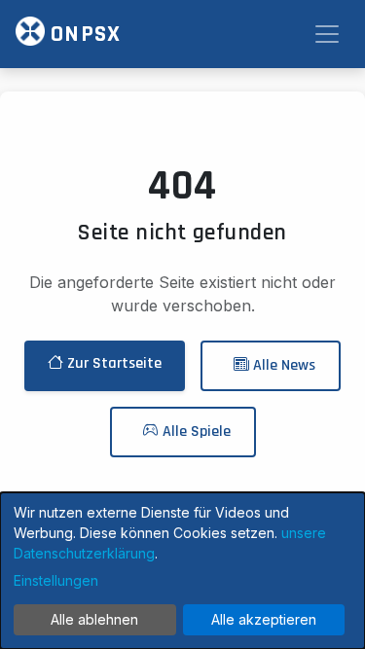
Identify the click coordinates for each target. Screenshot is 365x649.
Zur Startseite (112, 363)
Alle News (282, 365)
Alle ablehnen (94, 619)
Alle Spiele (195, 431)
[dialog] (182, 570)
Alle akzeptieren (263, 619)
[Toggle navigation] (327, 34)
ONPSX (83, 34)
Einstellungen (56, 580)
